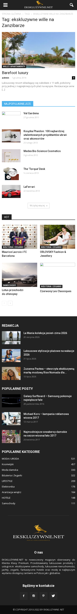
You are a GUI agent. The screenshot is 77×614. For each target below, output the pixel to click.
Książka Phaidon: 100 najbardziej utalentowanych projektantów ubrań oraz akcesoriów (45, 135)
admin (5, 77)
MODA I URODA (10, 458)
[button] (72, 5)
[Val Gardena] (11, 116)
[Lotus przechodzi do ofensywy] (19, 275)
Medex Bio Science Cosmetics (42, 151)
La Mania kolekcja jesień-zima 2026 (45, 333)
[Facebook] (23, 596)
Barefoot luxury (15, 73)
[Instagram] (33, 596)
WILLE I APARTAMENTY (14, 66)
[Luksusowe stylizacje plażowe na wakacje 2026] (11, 355)
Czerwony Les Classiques (55, 291)
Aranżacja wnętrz (11, 492)
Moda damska (10, 469)
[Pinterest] (43, 596)
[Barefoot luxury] (38, 50)
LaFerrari (29, 186)
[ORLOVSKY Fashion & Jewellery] (57, 237)
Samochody (9, 285)
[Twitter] (53, 596)
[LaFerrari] (11, 191)
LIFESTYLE (7, 481)
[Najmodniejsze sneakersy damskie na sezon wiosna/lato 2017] (11, 436)
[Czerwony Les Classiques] (57, 275)
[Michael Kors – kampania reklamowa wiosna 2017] (11, 418)
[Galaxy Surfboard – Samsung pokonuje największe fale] (11, 400)
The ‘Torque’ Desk (34, 168)
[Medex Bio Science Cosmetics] (11, 155)
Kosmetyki (8, 464)
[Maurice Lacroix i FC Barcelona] (19, 237)
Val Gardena (31, 113)
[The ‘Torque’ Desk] (11, 173)
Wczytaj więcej (37, 205)
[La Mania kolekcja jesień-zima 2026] (11, 337)
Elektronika (8, 486)
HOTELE (6, 497)
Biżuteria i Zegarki (13, 247)
